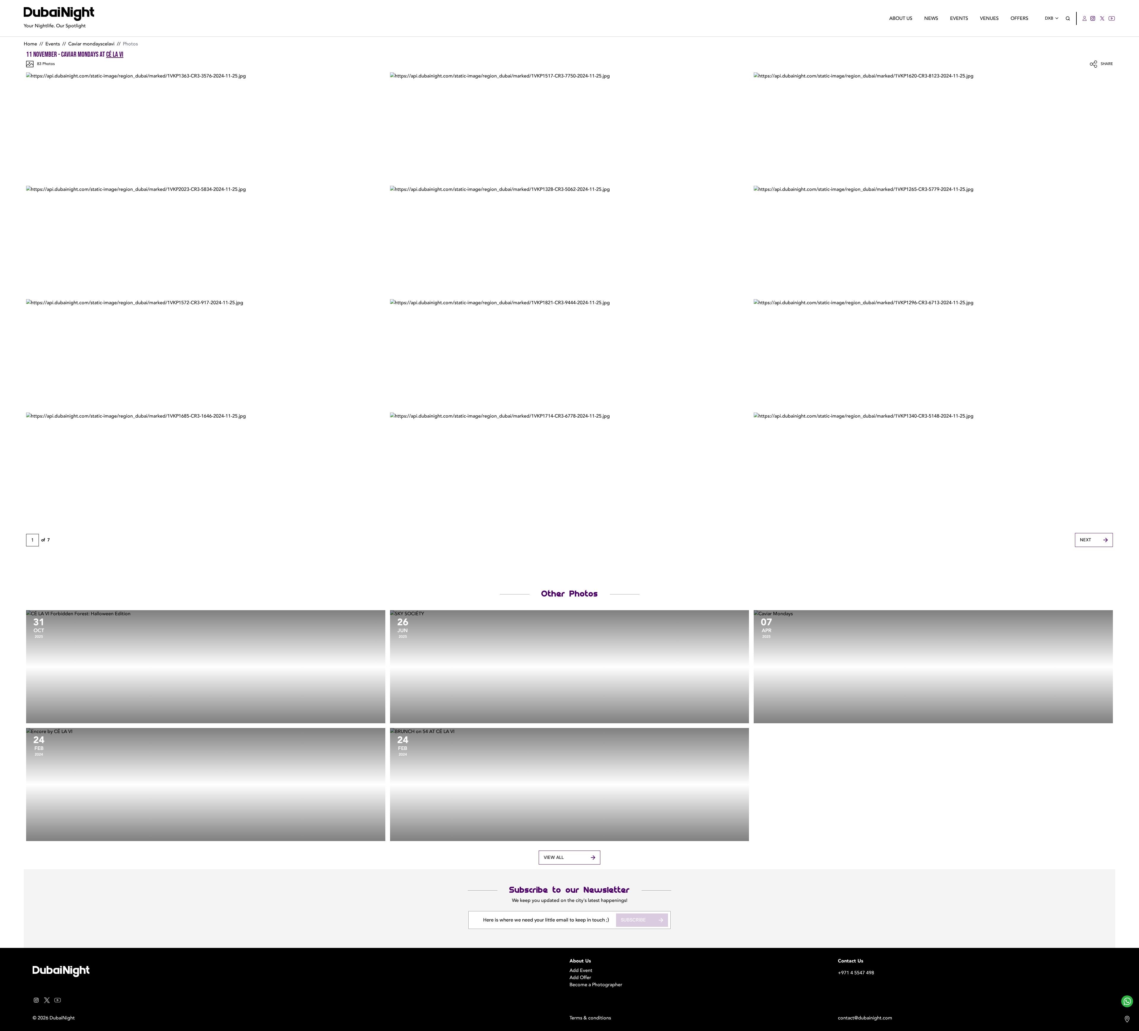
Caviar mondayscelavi (91, 44)
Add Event (581, 970)
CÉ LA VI (114, 54)
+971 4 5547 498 (856, 973)
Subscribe (633, 920)
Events (959, 18)
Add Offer (580, 977)
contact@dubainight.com (865, 1018)
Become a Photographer (596, 984)
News (931, 18)
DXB (1049, 18)
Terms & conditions (590, 1018)
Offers (1019, 18)
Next (1085, 540)
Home (30, 44)
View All (554, 857)
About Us (900, 18)
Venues (989, 18)
